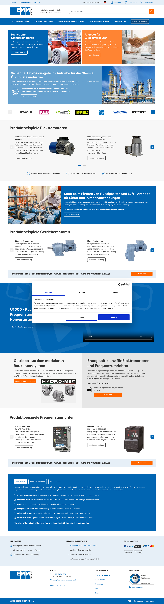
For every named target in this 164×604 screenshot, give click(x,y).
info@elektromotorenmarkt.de (65, 580)
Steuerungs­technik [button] (99, 21)
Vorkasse (138, 552)
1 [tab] (79, 165)
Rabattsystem (100, 579)
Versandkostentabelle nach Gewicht (83, 545)
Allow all (114, 317)
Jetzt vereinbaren (92, 55)
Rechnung (128, 552)
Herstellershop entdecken (25, 381)
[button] (105, 2)
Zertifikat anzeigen (136, 587)
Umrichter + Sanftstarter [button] (71, 21)
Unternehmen (25, 2)
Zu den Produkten (19, 52)
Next (153, 112)
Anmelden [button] (117, 2)
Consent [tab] (48, 292)
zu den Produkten (29, 96)
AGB (129, 601)
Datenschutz (138, 601)
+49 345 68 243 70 (59, 574)
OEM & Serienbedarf (139, 21)
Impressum (150, 601)
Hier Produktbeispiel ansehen (23, 327)
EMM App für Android (58, 585)
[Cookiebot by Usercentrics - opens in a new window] (120, 285)
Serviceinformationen (103, 575)
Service (37, 2)
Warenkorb (149, 2)
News (97, 593)
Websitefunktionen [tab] (37, 481)
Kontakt (14, 2)
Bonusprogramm (101, 584)
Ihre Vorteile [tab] (20, 481)
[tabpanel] (46, 147)
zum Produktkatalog (24, 158)
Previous (10, 112)
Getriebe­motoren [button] (44, 21)
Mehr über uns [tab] (55, 481)
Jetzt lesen (142, 274)
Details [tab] (82, 292)
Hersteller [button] (120, 21)
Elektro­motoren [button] (21, 21)
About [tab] (115, 292)
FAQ (96, 588)
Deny (82, 317)
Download (108, 395)
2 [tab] (84, 165)
